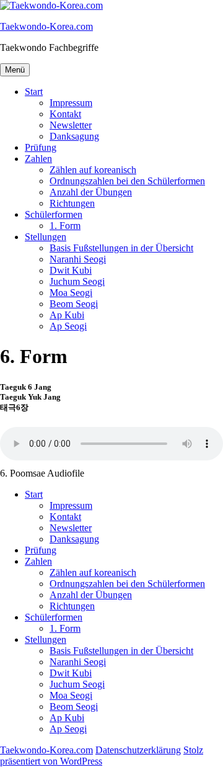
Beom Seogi (74, 303)
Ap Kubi (67, 315)
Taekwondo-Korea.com (46, 26)
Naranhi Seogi (78, 259)
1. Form (65, 225)
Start (34, 91)
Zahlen (38, 158)
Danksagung (74, 136)
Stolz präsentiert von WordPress (101, 755)
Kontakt (65, 114)
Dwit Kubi (71, 270)
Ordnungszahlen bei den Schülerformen (127, 181)
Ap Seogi (68, 326)
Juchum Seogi (77, 281)
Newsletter (71, 125)
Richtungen (72, 203)
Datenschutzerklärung (138, 750)
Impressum (71, 102)
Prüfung (40, 147)
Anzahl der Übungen (91, 192)
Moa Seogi (71, 292)
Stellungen (45, 236)
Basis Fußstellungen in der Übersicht (121, 248)
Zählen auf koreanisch (93, 169)
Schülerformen (53, 214)
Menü (15, 69)
